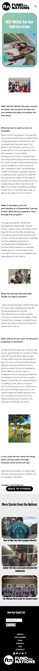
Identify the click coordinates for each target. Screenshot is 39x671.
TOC (20, 646)
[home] (15, 6)
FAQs (20, 640)
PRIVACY (20, 643)
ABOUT (20, 634)
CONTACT (20, 650)
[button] (35, 6)
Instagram (5, 489)
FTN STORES (20, 637)
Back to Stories (19, 489)
